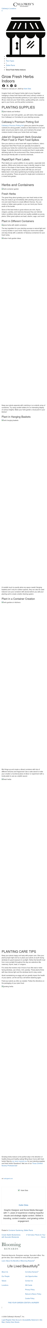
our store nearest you (19, 1161)
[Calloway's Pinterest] (12, 1314)
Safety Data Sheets (12, 1322)
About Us (5, 1272)
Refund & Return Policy (33, 1294)
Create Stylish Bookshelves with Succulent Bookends (11, 1236)
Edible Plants (10, 65)
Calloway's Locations (9, 8)
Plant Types (10, 61)
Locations (5, 1285)
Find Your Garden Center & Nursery (23, 1302)
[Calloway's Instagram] (8, 1314)
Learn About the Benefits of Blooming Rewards (18, 1261)
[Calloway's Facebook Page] (4, 1314)
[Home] (25, 56)
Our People (6, 1276)
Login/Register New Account (11, 1320)
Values (4, 1281)
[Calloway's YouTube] (16, 1314)
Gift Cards (28, 1285)
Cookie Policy (29, 1298)
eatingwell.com (8, 1178)
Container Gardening (16, 1230)
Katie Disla (27, 88)
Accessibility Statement (30, 1320)
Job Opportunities (31, 1276)
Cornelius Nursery (31, 1272)
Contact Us (29, 1281)
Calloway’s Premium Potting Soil (13, 125)
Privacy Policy (30, 1289)
